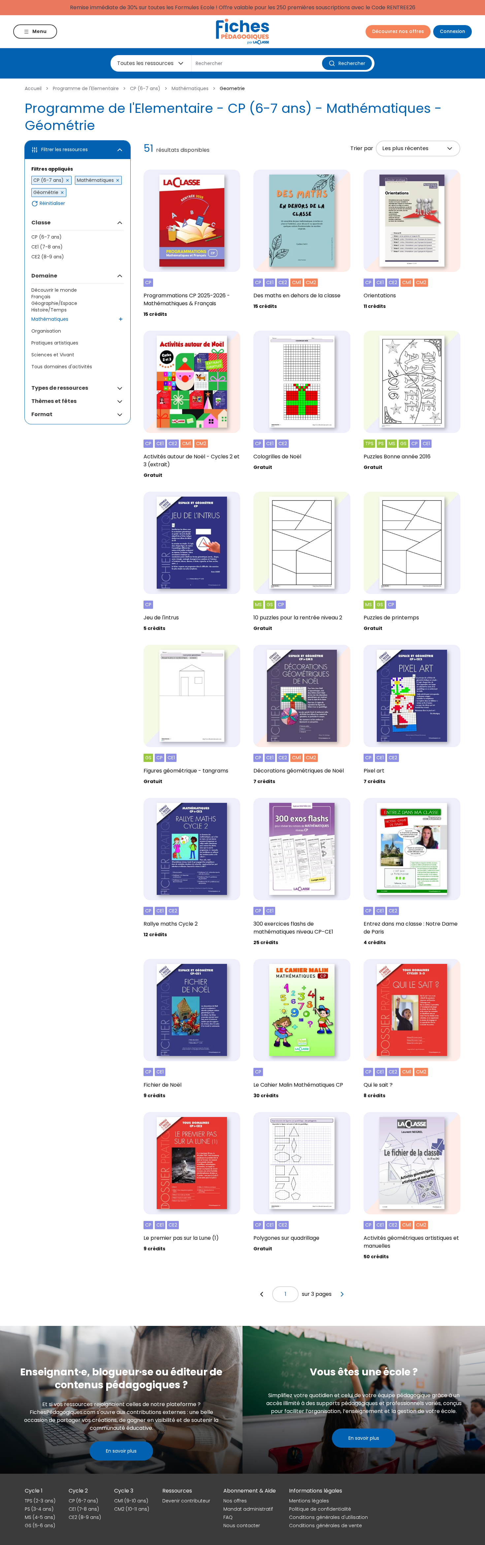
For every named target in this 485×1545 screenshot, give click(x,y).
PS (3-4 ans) (39, 1509)
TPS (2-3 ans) (40, 1500)
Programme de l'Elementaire (86, 88)
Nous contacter (241, 1525)
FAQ (228, 1517)
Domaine (44, 275)
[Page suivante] (342, 1294)
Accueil (33, 88)
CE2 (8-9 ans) (47, 256)
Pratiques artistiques (54, 343)
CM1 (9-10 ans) (131, 1500)
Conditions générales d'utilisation (328, 1517)
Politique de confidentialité (320, 1509)
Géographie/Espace (54, 303)
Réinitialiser (52, 203)
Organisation (46, 331)
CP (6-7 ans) (145, 88)
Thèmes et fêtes (54, 401)
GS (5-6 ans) (40, 1525)
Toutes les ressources (145, 63)
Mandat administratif (248, 1509)
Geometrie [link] (232, 88)
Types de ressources (59, 388)
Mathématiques (190, 88)
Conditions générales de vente (325, 1525)
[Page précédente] (262, 1294)
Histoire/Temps (49, 310)
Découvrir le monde (54, 290)
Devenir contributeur (186, 1500)
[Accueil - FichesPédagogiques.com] (242, 31)
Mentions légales (309, 1500)
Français (40, 296)
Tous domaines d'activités (61, 366)
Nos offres (235, 1500)
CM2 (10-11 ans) (131, 1509)
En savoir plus (121, 1451)
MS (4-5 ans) (40, 1517)
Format (41, 414)
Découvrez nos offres (398, 31)
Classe (40, 222)
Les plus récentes (405, 148)
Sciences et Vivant (52, 354)
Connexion (452, 31)
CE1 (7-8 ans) (47, 247)
